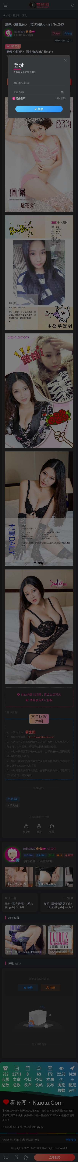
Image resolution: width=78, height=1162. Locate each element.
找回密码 (61, 98)
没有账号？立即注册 (23, 72)
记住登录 (20, 98)
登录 (40, 109)
